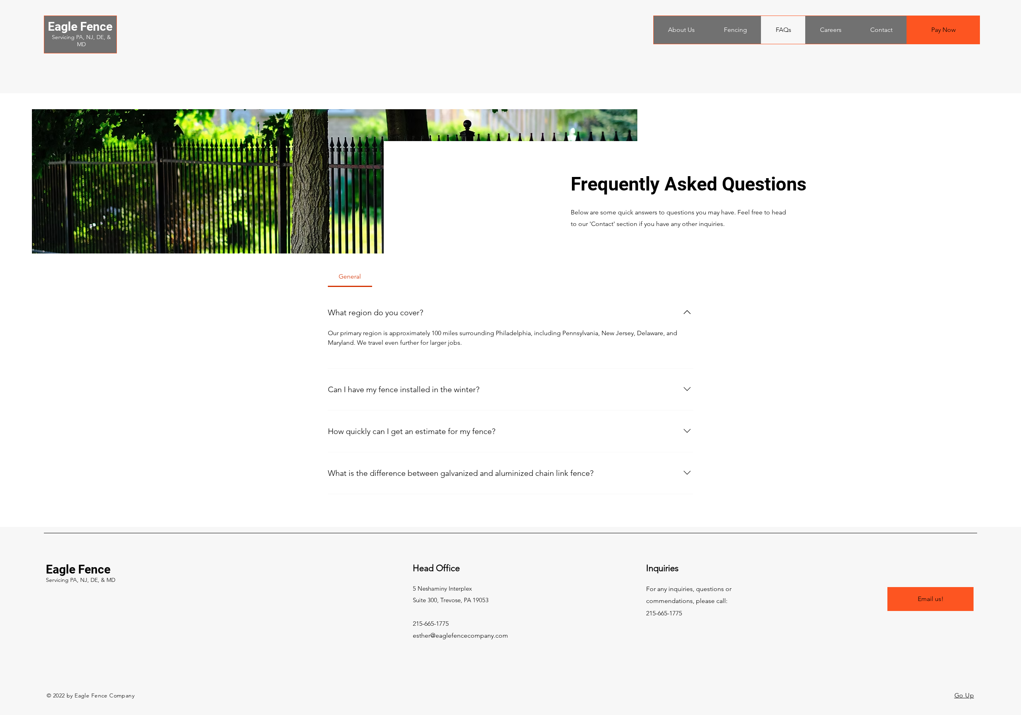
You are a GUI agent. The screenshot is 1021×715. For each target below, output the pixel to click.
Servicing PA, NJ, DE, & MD (81, 40)
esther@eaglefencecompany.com (460, 635)
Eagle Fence (80, 26)
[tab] (350, 276)
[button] (681, 30)
